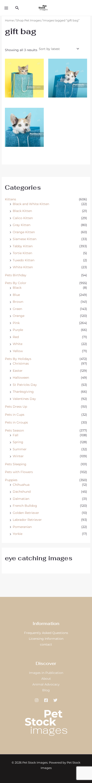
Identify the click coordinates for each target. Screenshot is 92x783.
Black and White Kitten (31, 204)
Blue (16, 295)
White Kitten (23, 267)
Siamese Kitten (24, 239)
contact (46, 644)
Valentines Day (24, 399)
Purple (18, 330)
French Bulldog (25, 506)
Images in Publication (46, 673)
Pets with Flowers (19, 472)
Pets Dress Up (16, 407)
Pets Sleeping (15, 464)
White (17, 344)
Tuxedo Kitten (23, 260)
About (46, 679)
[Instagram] (37, 700)
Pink (16, 323)
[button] (17, 8)
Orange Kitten (24, 232)
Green (17, 309)
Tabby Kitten (23, 246)
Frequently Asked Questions (46, 633)
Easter (18, 371)
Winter (18, 456)
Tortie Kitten (22, 253)
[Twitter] (55, 700)
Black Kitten (22, 211)
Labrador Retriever (27, 520)
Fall (15, 435)
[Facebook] (46, 700)
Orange (18, 316)
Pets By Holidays (18, 359)
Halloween (21, 378)
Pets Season (14, 430)
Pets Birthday (15, 275)
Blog (46, 690)
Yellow (18, 351)
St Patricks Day (25, 385)
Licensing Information (46, 639)
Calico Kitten (23, 218)
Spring (18, 442)
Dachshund (22, 492)
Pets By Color (15, 283)
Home (9, 20)
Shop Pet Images (28, 20)
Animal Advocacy (46, 684)
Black (17, 288)
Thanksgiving (23, 392)
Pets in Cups (14, 415)
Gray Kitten (21, 225)
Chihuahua (21, 485)
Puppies (11, 480)
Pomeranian (22, 527)
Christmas (21, 363)
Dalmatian (21, 499)
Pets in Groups (16, 422)
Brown (18, 302)
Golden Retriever (26, 513)
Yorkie (17, 534)
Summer (20, 449)
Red (16, 337)
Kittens (10, 199)
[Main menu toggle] (6, 8)
